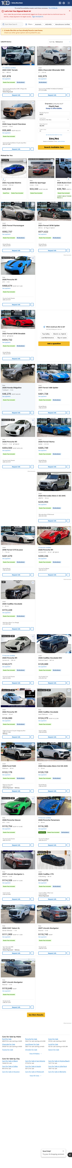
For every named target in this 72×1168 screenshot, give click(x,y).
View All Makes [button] (34, 1054)
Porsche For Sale (31, 1039)
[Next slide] (68, 179)
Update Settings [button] (61, 141)
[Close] (63, 1151)
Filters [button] (30, 24)
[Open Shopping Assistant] (70, 1155)
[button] (60, 3)
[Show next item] (31, 373)
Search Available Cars (54, 147)
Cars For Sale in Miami (10, 1061)
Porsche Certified (45, 547)
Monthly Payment (44, 112)
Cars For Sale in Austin (33, 1066)
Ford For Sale (6, 1039)
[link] (20, 82)
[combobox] (12, 24)
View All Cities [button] (34, 1076)
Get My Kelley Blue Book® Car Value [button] (54, 134)
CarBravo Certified (10, 68)
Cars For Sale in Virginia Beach (59, 1061)
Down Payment (43, 124)
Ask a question (54, 344)
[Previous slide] (3, 179)
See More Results (36, 1015)
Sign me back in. (38, 17)
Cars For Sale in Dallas (10, 1066)
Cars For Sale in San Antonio (35, 1061)
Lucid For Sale (53, 1044)
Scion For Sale (53, 1039)
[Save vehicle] (32, 48)
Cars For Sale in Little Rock (57, 1066)
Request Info (16, 95)
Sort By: (52, 42)
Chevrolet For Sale (8, 1044)
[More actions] (32, 95)
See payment (6, 79)
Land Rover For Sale (32, 1044)
